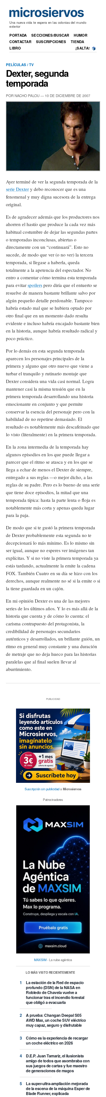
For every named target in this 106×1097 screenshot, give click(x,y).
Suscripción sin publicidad (42, 789)
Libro (14, 48)
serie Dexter (17, 189)
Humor (80, 35)
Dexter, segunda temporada (37, 78)
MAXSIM (40, 959)
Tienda (77, 41)
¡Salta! (82, 48)
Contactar (20, 41)
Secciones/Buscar (50, 35)
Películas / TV (20, 64)
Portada (18, 35)
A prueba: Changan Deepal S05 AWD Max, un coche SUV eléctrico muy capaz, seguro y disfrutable (56, 1020)
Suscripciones (51, 41)
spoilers (35, 285)
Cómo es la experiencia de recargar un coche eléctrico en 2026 (57, 1040)
